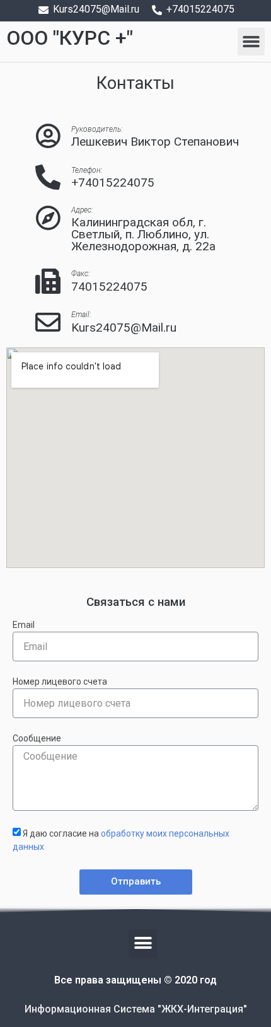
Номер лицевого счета (60, 682)
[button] (251, 41)
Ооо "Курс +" (69, 38)
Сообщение (37, 738)
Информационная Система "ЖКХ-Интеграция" (136, 1009)
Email (24, 625)
